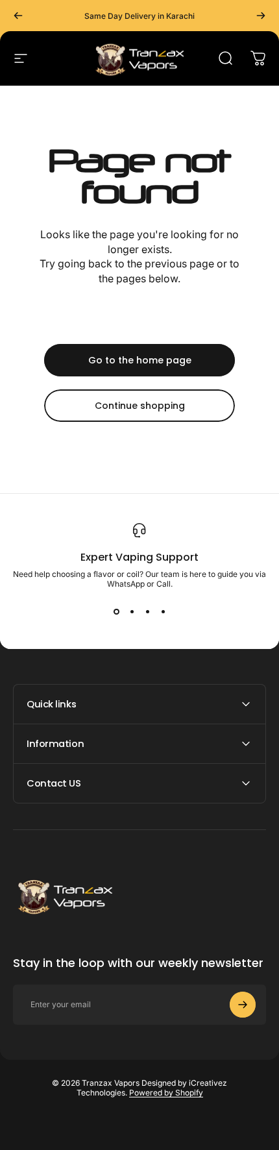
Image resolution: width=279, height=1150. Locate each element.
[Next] (261, 15)
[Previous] (18, 15)
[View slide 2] (132, 612)
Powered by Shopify (166, 1092)
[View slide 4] (163, 612)
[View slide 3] (147, 612)
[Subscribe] (243, 1005)
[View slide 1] (116, 612)
